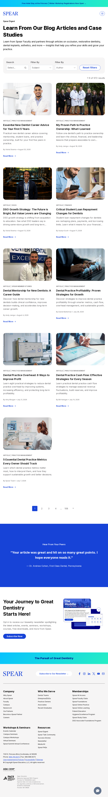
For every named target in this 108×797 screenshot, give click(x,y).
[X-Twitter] (93, 673)
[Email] (103, 673)
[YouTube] (98, 673)
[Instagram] (84, 673)
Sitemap (39, 760)
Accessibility (30, 760)
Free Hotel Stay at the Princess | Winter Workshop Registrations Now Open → (54, 3)
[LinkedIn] (89, 673)
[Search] (25, 67)
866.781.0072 (14, 757)
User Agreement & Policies (13, 760)
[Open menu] (102, 13)
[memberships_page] (54, 658)
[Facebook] (79, 673)
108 (66, 508)
